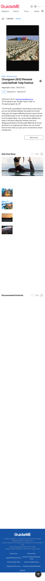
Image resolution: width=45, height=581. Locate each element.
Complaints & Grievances (13, 566)
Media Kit (22, 570)
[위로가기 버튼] (38, 574)
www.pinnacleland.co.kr (24, 99)
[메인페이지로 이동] (10, 6)
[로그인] (31, 6)
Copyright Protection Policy (13, 558)
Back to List (34, 137)
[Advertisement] (22, 264)
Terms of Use (13, 553)
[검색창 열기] (42, 11)
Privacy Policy (32, 553)
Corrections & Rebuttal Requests (31, 566)
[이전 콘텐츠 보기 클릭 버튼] (32, 154)
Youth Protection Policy (13, 562)
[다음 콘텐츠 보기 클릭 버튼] (41, 154)
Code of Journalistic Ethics (31, 562)
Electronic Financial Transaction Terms (31, 558)
